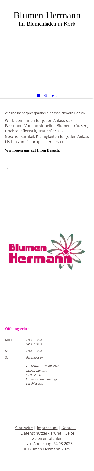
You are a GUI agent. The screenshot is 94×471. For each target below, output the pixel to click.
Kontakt (69, 427)
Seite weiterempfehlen (53, 435)
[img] (47, 44)
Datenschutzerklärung (41, 433)
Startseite (24, 427)
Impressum (47, 427)
